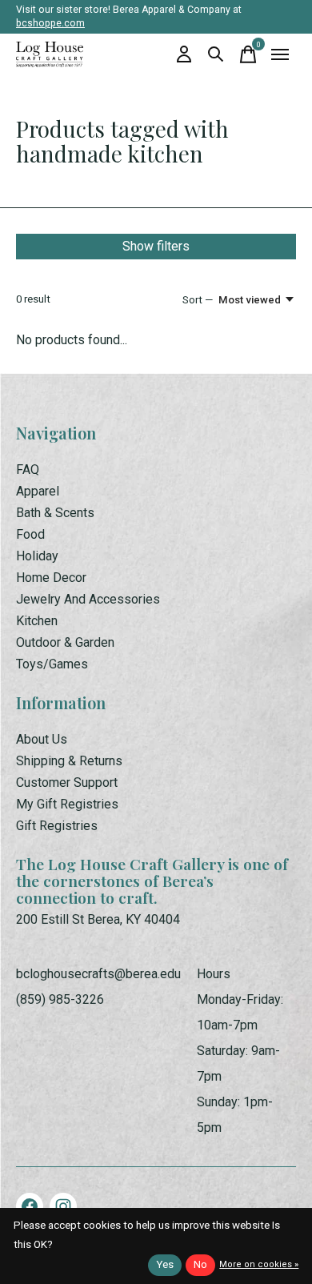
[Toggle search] (216, 54)
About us (41, 739)
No (200, 1264)
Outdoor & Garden (65, 642)
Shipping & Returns (69, 760)
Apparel (37, 491)
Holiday (37, 556)
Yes (165, 1264)
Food (30, 534)
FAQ (27, 469)
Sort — (197, 300)
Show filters (156, 246)
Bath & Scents (55, 512)
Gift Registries (57, 825)
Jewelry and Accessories (88, 599)
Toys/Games (52, 664)
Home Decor (51, 577)
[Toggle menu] (280, 54)
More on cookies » (258, 1264)
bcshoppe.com (50, 23)
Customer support (67, 782)
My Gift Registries (67, 804)
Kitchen (37, 620)
